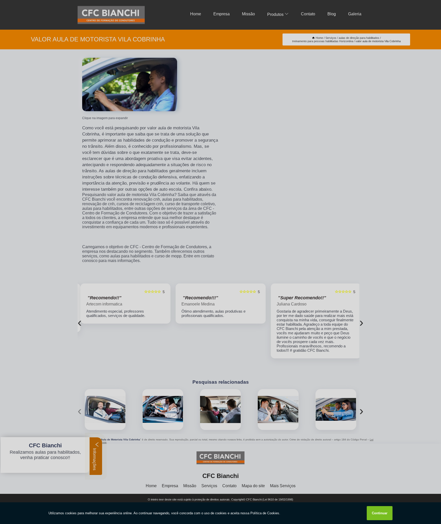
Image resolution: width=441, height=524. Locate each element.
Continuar (379, 513)
